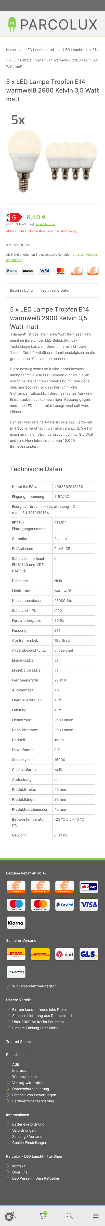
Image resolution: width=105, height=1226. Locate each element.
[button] (9, 1217)
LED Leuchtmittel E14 (81, 49)
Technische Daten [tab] (55, 290)
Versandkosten (45, 224)
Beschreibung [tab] (21, 290)
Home (11, 49)
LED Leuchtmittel (39, 49)
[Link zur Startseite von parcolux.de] (52, 24)
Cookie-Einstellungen (29, 1142)
